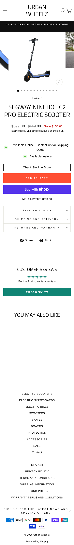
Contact (37, 452)
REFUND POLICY (37, 491)
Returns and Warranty (37, 227)
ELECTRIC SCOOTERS (37, 393)
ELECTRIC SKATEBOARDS (37, 400)
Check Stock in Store (37, 167)
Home (36, 98)
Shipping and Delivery (37, 219)
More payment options (37, 198)
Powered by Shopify (37, 541)
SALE (36, 445)
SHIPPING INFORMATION (37, 484)
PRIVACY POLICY (37, 471)
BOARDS (37, 426)
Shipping (31, 130)
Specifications (37, 210)
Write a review (37, 292)
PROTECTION (37, 432)
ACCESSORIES (37, 439)
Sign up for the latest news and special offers (36, 511)
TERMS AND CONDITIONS (37, 477)
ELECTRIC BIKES (37, 406)
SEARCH (37, 464)
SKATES (37, 419)
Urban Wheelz (37, 10)
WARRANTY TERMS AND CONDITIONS (37, 497)
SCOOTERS (37, 413)
